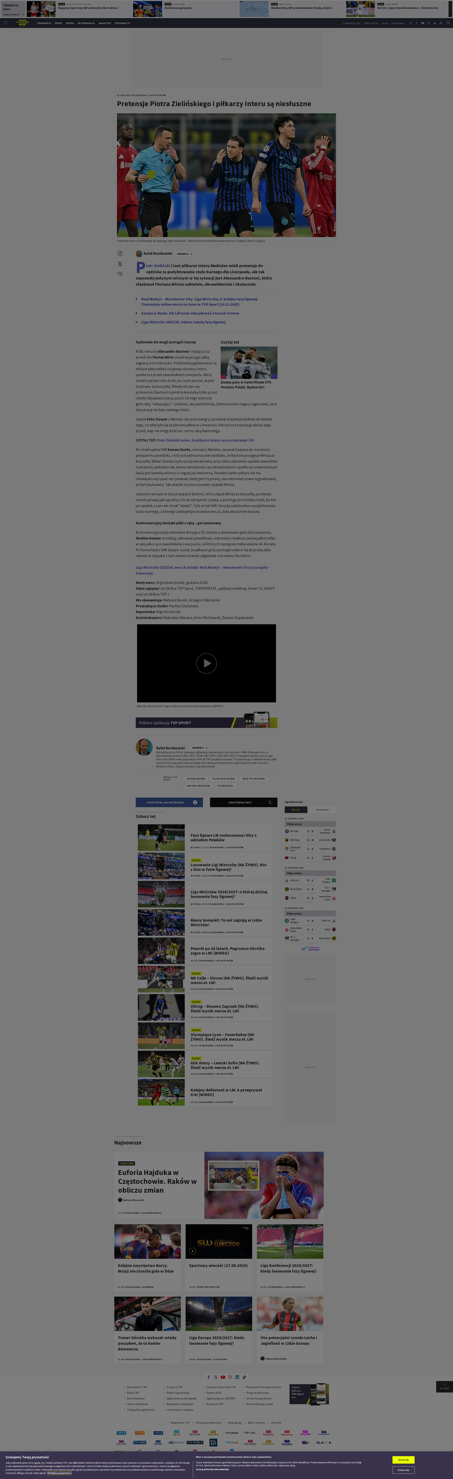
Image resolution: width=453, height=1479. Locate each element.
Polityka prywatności (59, 1473)
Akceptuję (403, 1459)
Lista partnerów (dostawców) (212, 1469)
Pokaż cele (403, 1469)
